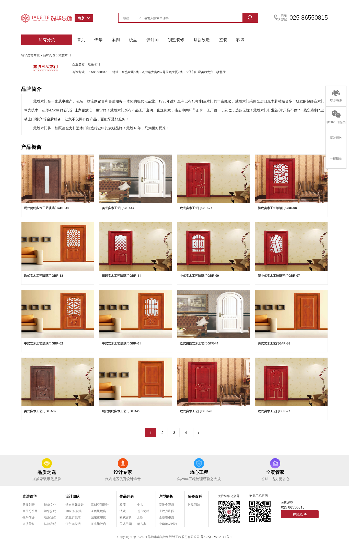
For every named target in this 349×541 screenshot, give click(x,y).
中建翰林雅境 (168, 523)
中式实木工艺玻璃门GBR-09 (199, 275)
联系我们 (50, 517)
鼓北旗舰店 (73, 517)
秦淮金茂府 (166, 504)
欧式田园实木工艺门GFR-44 (199, 343)
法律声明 (50, 523)
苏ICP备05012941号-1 (216, 536)
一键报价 (336, 158)
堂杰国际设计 (74, 504)
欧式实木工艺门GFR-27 (196, 207)
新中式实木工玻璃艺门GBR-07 (279, 275)
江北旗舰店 (98, 523)
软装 (240, 39)
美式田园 (126, 523)
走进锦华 (29, 496)
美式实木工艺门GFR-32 (40, 411)
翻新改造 (201, 39)
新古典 (141, 523)
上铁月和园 (166, 511)
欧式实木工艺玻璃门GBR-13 (43, 275)
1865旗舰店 (73, 511)
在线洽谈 (300, 514)
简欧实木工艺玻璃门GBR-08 (277, 207)
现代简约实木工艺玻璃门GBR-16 (46, 207)
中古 (140, 504)
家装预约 (336, 137)
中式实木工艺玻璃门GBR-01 (121, 343)
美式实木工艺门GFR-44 (118, 207)
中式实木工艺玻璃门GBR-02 (43, 343)
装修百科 (195, 496)
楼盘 (133, 39)
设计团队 (72, 496)
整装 (223, 39)
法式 (123, 511)
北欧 (140, 517)
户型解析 (166, 496)
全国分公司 (30, 511)
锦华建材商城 (30, 55)
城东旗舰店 (98, 517)
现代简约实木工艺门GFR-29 (121, 411)
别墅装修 (176, 39)
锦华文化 (50, 504)
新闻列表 (28, 504)
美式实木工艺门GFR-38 (274, 343)
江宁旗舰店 (73, 523)
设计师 (152, 39)
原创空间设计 (100, 504)
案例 (116, 39)
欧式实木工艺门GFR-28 (196, 411)
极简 (123, 504)
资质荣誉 (28, 523)
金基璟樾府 (166, 517)
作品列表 (127, 496)
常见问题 (194, 504)
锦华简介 (28, 517)
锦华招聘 (50, 511)
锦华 (98, 39)
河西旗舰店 (98, 511)
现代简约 (143, 511)
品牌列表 (49, 55)
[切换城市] (90, 18)
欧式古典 (126, 517)
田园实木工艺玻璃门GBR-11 (121, 275)
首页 (81, 39)
